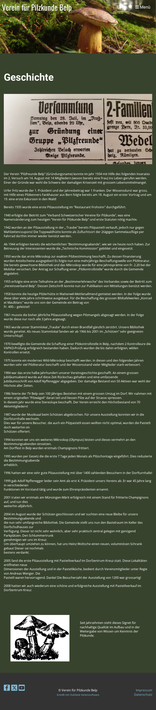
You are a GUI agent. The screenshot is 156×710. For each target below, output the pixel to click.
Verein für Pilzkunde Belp (37, 7)
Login (122, 7)
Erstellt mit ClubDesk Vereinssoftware (78, 694)
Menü (144, 7)
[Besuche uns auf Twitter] (14, 688)
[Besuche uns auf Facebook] (7, 688)
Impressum (144, 690)
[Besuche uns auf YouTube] (22, 688)
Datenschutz (143, 694)
